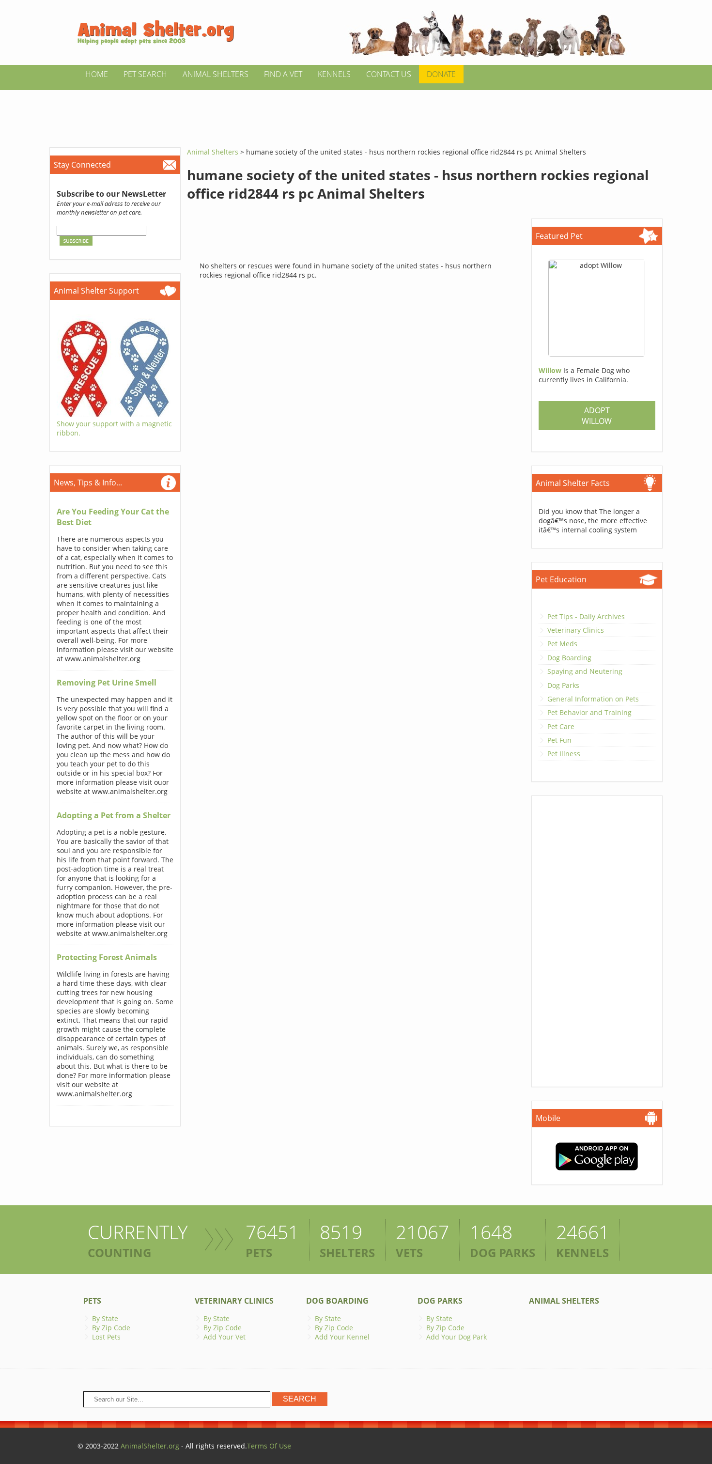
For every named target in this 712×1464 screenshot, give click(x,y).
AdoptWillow (597, 415)
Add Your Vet (224, 1336)
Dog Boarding (569, 657)
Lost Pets (106, 1336)
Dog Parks (563, 685)
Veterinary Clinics (575, 630)
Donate (441, 74)
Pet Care (560, 726)
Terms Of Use (269, 1445)
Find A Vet (283, 74)
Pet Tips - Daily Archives (586, 616)
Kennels (334, 74)
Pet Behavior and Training (589, 712)
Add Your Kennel (342, 1336)
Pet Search (145, 74)
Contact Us (388, 74)
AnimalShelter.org (150, 1445)
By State (105, 1318)
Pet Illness (563, 753)
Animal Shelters (215, 74)
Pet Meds (562, 643)
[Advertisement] (356, 112)
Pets (92, 1300)
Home (96, 74)
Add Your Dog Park (456, 1336)
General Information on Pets (593, 698)
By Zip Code (111, 1327)
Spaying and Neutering (584, 671)
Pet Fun (559, 740)
